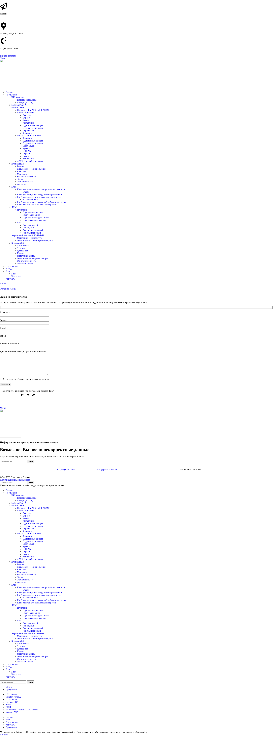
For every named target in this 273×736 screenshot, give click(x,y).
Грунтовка (22, 210)
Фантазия (27, 133)
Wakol (26, 192)
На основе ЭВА (30, 199)
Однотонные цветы (26, 261)
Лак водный (29, 227)
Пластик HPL (18, 107)
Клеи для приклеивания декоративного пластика (41, 189)
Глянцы (20, 166)
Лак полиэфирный (32, 233)
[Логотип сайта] (12, 87)
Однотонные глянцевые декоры (32, 258)
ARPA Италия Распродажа (30, 161)
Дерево (26, 117)
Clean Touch (28, 146)
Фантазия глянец (25, 263)
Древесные (22, 250)
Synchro (26, 148)
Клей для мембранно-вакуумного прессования (39, 194)
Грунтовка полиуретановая (36, 217)
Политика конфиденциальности (15, 480)
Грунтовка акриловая (33, 212)
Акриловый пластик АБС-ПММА (28, 235)
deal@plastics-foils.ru (107, 469)
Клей (13, 187)
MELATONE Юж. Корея (29, 135)
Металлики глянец (26, 256)
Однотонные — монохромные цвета (35, 240)
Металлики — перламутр (29, 238)
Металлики (28, 123)
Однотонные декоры (33, 125)
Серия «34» (28, 130)
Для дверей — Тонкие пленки (31, 169)
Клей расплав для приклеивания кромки (36, 204)
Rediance (27, 115)
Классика (21, 171)
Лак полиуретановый (33, 230)
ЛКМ (13, 207)
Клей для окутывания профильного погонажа (39, 197)
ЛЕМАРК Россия (25, 112)
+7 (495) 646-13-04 (66, 469)
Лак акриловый (30, 225)
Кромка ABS (17, 243)
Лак (19, 222)
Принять (4, 734)
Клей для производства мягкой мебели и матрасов (41, 202)
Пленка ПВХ (17, 164)
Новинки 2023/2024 (26, 176)
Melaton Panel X (19, 105)
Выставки (16, 276)
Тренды (20, 179)
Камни (26, 120)
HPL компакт (17, 97)
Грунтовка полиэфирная (34, 220)
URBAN (27, 151)
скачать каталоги (8, 56)
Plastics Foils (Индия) (27, 100)
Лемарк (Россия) (25, 102)
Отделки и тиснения (33, 128)
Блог (13, 273)
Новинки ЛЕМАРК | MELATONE (33, 110)
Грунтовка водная (31, 215)
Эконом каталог (25, 181)
